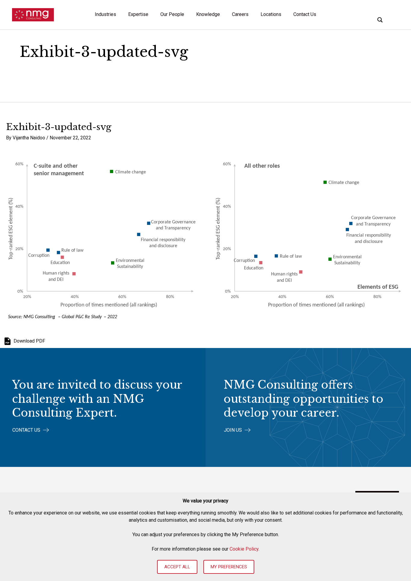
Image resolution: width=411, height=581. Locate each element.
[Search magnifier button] (380, 20)
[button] (30, 430)
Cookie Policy (244, 549)
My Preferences (229, 567)
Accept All (177, 567)
